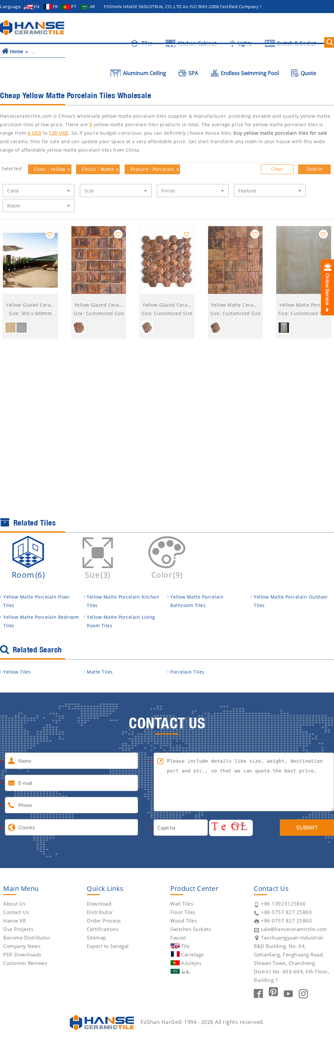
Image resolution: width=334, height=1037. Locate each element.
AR (92, 6)
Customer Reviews (25, 963)
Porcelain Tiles (187, 672)
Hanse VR (14, 920)
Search (315, 169)
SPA (192, 73)
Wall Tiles (181, 903)
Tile (185, 946)
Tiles (146, 43)
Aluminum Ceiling (144, 73)
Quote (307, 73)
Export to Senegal (108, 946)
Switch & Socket (296, 43)
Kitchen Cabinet (196, 43)
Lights (244, 43)
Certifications (102, 929)
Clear (277, 169)
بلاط (185, 971)
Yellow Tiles (17, 672)
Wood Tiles (183, 920)
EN (36, 6)
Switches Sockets (190, 929)
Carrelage (192, 954)
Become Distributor (26, 937)
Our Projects (18, 929)
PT (73, 6)
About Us (14, 903)
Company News (21, 946)
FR (55, 6)
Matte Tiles (100, 672)
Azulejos (191, 963)
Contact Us (16, 912)
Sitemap (96, 937)
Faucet (178, 937)
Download (99, 903)
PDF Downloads (22, 954)
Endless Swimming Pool (249, 73)
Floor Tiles (182, 912)
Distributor (100, 912)
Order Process (104, 920)
